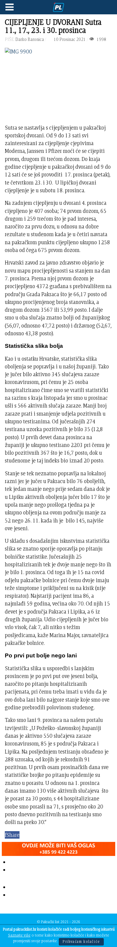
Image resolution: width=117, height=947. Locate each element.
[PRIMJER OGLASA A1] (58, 847)
